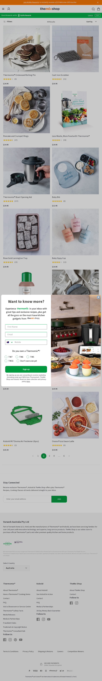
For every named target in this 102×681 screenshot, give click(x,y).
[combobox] (9, 342)
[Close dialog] (98, 297)
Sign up (26, 369)
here (28, 381)
